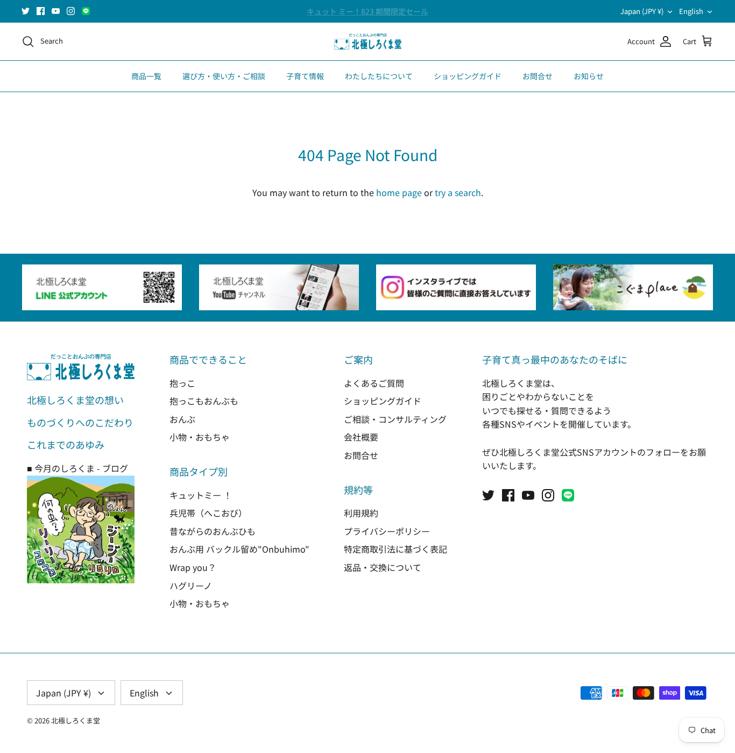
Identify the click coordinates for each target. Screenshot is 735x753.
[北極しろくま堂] (367, 41)
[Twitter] (26, 11)
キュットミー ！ (200, 495)
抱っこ (182, 382)
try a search (458, 192)
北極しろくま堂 (75, 720)
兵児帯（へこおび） (208, 512)
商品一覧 (146, 76)
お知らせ (589, 76)
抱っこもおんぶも (203, 400)
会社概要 (361, 436)
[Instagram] (71, 11)
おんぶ (182, 419)
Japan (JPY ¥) (641, 11)
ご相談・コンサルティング (395, 419)
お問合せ (537, 76)
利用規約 (361, 512)
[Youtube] (56, 11)
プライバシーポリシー (387, 531)
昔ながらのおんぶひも (212, 531)
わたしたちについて (379, 76)
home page (399, 192)
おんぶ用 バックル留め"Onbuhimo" (239, 548)
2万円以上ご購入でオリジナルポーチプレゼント (367, 15)
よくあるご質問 (374, 382)
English (691, 11)
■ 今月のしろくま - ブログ (77, 468)
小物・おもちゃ (199, 436)
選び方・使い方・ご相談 (223, 76)
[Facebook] (41, 11)
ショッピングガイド (467, 76)
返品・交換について (382, 567)
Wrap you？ (192, 567)
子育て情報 (305, 76)
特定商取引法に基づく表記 (395, 548)
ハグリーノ (190, 585)
